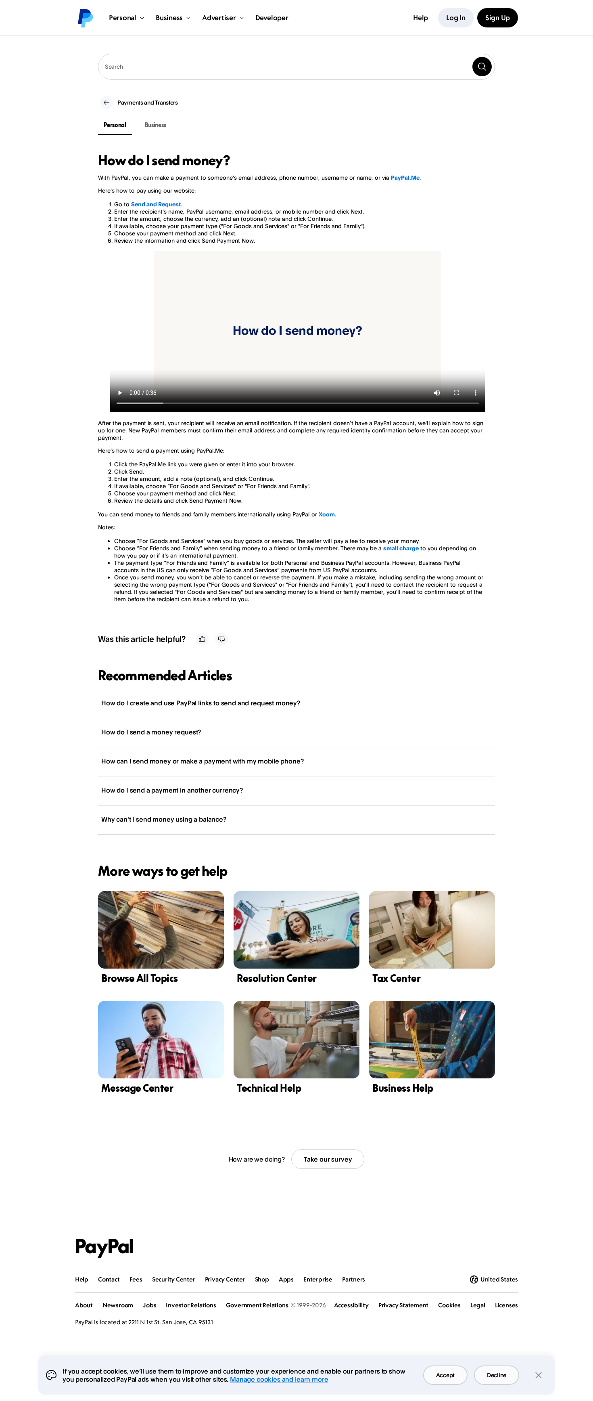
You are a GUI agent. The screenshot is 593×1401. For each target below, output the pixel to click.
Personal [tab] (115, 125)
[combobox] (296, 67)
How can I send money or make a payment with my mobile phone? (202, 761)
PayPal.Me (405, 177)
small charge (401, 548)
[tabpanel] (291, 385)
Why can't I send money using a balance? (163, 819)
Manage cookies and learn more (279, 1379)
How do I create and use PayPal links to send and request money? (200, 703)
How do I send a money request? (151, 732)
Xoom (327, 514)
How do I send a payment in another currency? (172, 790)
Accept (445, 1375)
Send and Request (156, 204)
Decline (496, 1375)
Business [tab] (155, 125)
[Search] (482, 66)
